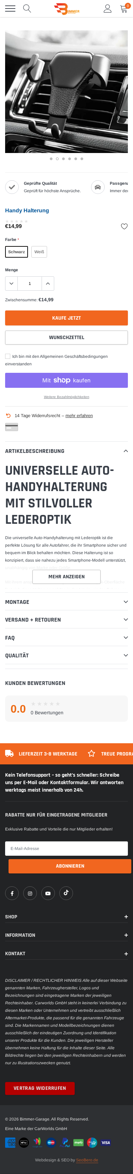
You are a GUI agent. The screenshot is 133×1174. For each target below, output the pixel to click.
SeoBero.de (87, 1160)
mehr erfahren (79, 415)
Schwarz (16, 251)
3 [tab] (63, 158)
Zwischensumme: (21, 300)
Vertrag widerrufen (40, 1088)
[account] (108, 8)
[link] (12, 893)
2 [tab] (57, 158)
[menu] (10, 8)
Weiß (39, 251)
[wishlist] (124, 226)
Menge (11, 270)
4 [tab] (69, 158)
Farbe (12, 239)
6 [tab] (81, 158)
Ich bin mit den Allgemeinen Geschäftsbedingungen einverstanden (56, 360)
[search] (27, 8)
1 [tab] (51, 158)
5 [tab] (75, 158)
